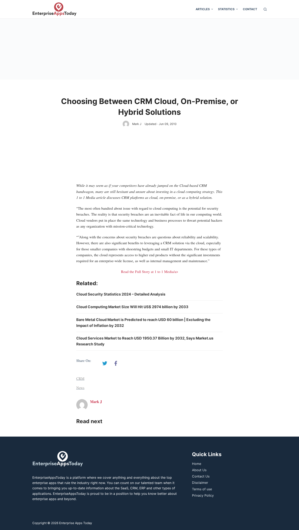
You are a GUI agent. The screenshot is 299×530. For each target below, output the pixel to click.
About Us (199, 470)
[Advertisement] (149, 49)
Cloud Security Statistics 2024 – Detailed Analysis (120, 294)
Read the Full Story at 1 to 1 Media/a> (149, 271)
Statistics (226, 9)
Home (196, 464)
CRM (80, 378)
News (80, 387)
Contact (250, 9)
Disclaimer (200, 483)
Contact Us (201, 476)
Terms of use (202, 489)
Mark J (136, 124)
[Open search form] (265, 9)
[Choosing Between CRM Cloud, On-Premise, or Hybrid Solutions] (104, 363)
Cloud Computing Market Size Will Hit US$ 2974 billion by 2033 (132, 307)
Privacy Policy (203, 495)
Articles (203, 9)
